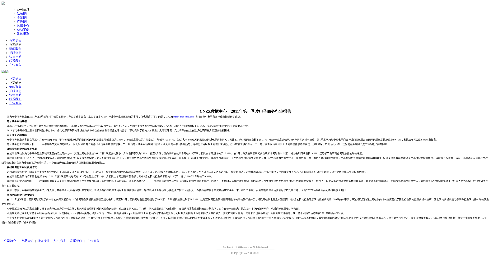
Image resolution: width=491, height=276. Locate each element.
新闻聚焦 (15, 48)
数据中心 (23, 25)
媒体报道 (23, 33)
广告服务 (15, 65)
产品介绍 (27, 240)
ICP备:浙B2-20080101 (245, 253)
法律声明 (15, 56)
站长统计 (23, 13)
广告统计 (23, 21)
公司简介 (15, 40)
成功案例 (23, 29)
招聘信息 (15, 52)
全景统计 (23, 17)
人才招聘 (59, 240)
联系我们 (15, 60)
